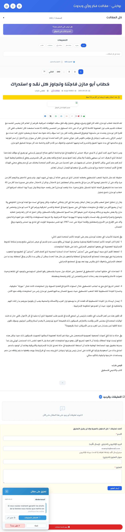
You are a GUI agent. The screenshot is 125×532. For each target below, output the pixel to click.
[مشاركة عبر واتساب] (56, 116)
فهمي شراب (40, 90)
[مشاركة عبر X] (51, 116)
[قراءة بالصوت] (67, 116)
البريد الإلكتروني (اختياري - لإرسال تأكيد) (100, 448)
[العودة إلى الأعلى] (62, 383)
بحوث (76, 45)
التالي (51, 72)
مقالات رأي (59, 45)
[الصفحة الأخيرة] (44, 71)
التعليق (118, 467)
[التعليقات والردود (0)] (72, 116)
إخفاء (36, 526)
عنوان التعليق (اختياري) (112, 457)
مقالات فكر (68, 45)
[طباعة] (61, 116)
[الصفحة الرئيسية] (6, 6)
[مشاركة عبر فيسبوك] (45, 116)
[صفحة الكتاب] (13, 6)
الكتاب (42, 45)
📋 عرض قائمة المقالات (62, 527)
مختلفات (50, 45)
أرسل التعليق (114, 488)
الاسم (119, 434)
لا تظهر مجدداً (15, 526)
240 (58, 72)
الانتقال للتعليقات (31, 518)
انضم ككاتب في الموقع (62, 31)
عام (84, 45)
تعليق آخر (10, 518)
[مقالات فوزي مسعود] (19, 6)
